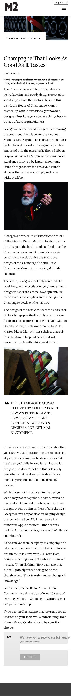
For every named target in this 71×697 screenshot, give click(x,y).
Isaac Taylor (12, 73)
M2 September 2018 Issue (23, 38)
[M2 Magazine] (15, 9)
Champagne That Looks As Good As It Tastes (35, 61)
